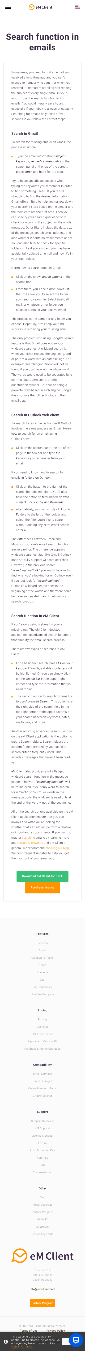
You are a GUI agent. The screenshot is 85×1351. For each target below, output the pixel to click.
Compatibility (42, 1065)
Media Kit (42, 1219)
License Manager (43, 1135)
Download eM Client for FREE (42, 876)
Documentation (42, 1172)
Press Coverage (43, 1204)
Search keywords (42, 1234)
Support (42, 1112)
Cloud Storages (42, 1081)
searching (28, 838)
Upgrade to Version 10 (42, 1041)
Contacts (42, 972)
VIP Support (42, 1128)
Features (42, 934)
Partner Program (42, 1212)
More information (22, 1346)
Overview (42, 943)
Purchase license (42, 887)
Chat (42, 979)
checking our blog (57, 848)
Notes (42, 965)
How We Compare (42, 994)
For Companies (42, 987)
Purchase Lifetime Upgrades (42, 1048)
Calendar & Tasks (42, 957)
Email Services (42, 1073)
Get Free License (42, 1034)
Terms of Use (29, 1330)
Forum (42, 1143)
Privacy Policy (56, 1330)
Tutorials (42, 1157)
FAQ (42, 1165)
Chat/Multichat (42, 1095)
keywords (36, 843)
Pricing (42, 1010)
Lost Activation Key (42, 1150)
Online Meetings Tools (42, 1088)
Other (43, 1188)
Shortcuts (42, 1226)
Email (42, 950)
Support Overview (42, 1121)
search (24, 843)
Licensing (42, 1026)
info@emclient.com (42, 1289)
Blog (42, 1197)
